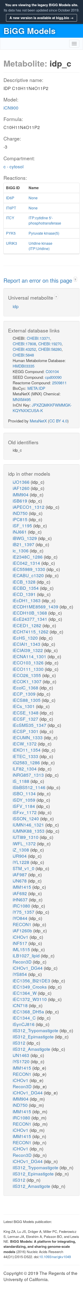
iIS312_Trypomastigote (36, 1030)
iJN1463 (21, 1055)
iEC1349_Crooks (30, 987)
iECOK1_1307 (28, 681)
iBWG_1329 (25, 538)
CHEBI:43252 (24, 349)
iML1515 (22, 949)
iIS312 (20, 1043)
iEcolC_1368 (26, 687)
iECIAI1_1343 (27, 644)
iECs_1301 (24, 706)
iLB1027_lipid (27, 955)
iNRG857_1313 (29, 775)
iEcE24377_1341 (30, 619)
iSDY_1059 (24, 800)
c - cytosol (13, 166)
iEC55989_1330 (29, 569)
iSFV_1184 (24, 806)
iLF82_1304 (25, 768)
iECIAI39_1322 (28, 650)
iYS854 (20, 974)
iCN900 (10, 107)
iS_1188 (21, 781)
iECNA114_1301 (30, 656)
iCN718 (21, 1005)
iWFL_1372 (25, 843)
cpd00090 (53, 377)
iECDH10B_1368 (30, 613)
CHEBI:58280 (50, 349)
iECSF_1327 (26, 719)
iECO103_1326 (29, 662)
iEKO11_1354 (27, 750)
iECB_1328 (25, 582)
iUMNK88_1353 (29, 831)
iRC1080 (22, 905)
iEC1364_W (25, 993)
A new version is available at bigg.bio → (41, 17)
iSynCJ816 (24, 1024)
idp (16, 306)
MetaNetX (38, 421)
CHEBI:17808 (24, 343)
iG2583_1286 (27, 762)
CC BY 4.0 (58, 421)
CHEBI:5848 (23, 355)
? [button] (75, 279)
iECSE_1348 (26, 712)
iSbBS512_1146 (30, 787)
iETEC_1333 (26, 756)
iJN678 (20, 880)
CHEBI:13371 (38, 338)
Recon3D (23, 962)
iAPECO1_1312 (29, 507)
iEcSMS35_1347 (30, 725)
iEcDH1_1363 (27, 600)
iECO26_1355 (27, 675)
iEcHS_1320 (26, 638)
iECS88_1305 (27, 700)
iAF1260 (22, 488)
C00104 (52, 371)
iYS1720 (22, 1061)
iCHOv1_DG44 (28, 968)
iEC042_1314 (27, 563)
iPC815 (21, 519)
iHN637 (21, 899)
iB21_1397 (24, 544)
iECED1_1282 (27, 625)
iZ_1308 (21, 849)
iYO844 (21, 918)
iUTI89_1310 (26, 837)
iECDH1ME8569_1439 (36, 606)
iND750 (21, 513)
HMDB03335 (23, 366)
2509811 (59, 382)
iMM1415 (22, 887)
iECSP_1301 (26, 731)
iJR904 (20, 856)
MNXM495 (22, 399)
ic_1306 (21, 550)
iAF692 (20, 893)
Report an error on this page (38, 280)
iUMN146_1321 (29, 824)
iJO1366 (22, 482)
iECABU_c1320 (29, 575)
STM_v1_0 (24, 868)
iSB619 (20, 501)
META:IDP (36, 388)
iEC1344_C (25, 1018)
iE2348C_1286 (28, 557)
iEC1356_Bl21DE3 (32, 980)
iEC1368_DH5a (29, 1011)
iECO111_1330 (29, 669)
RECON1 (23, 924)
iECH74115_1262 (31, 631)
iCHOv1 (21, 937)
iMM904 (21, 494)
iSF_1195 (23, 525)
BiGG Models (29, 31)
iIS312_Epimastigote (34, 1036)
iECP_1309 (25, 694)
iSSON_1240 (26, 818)
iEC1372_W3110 (30, 999)
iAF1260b (23, 930)
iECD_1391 (25, 594)
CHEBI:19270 (50, 343)
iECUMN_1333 (28, 737)
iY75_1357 (24, 912)
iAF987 (20, 874)
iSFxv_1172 (25, 812)
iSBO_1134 (25, 793)
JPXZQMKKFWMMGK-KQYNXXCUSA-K (42, 407)
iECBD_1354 (26, 588)
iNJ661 (20, 532)
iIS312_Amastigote (32, 1049)
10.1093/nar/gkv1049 (55, 1256)
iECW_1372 (25, 743)
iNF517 (20, 943)
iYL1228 (21, 862)
